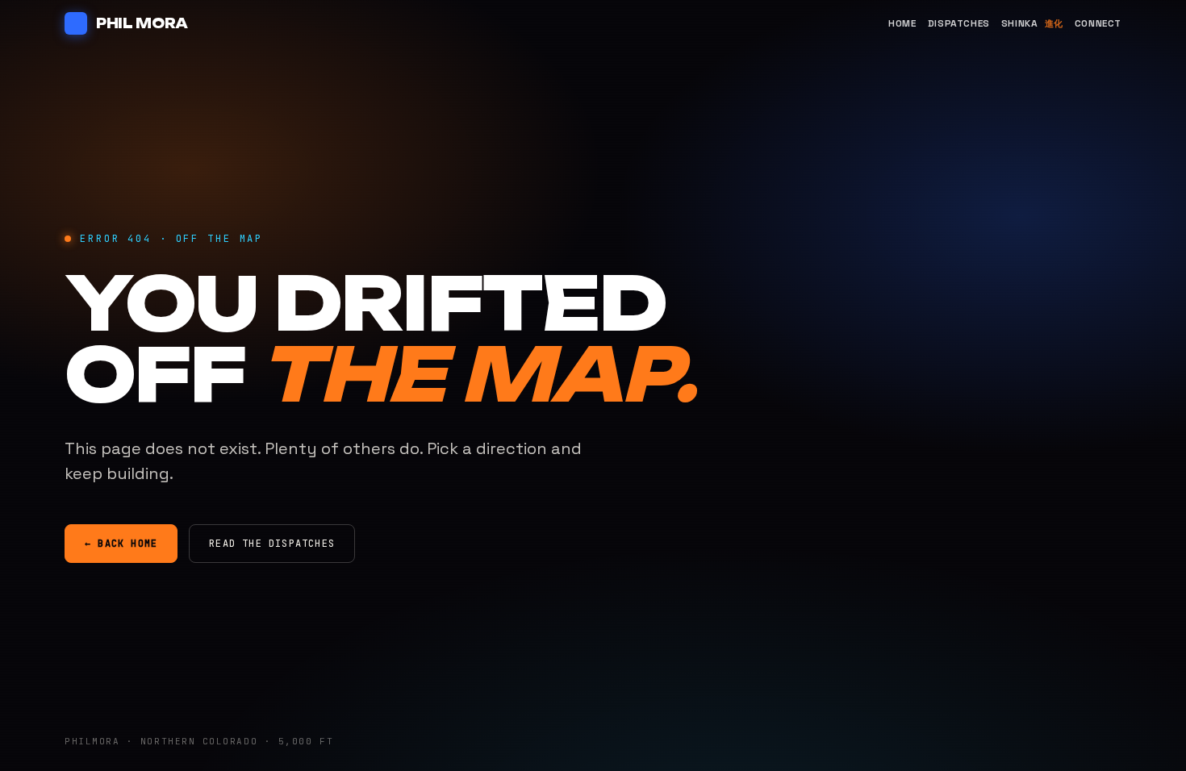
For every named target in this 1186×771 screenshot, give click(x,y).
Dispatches (959, 23)
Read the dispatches (272, 543)
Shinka (1032, 23)
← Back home (121, 543)
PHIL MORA (142, 23)
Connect (1098, 23)
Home (902, 23)
